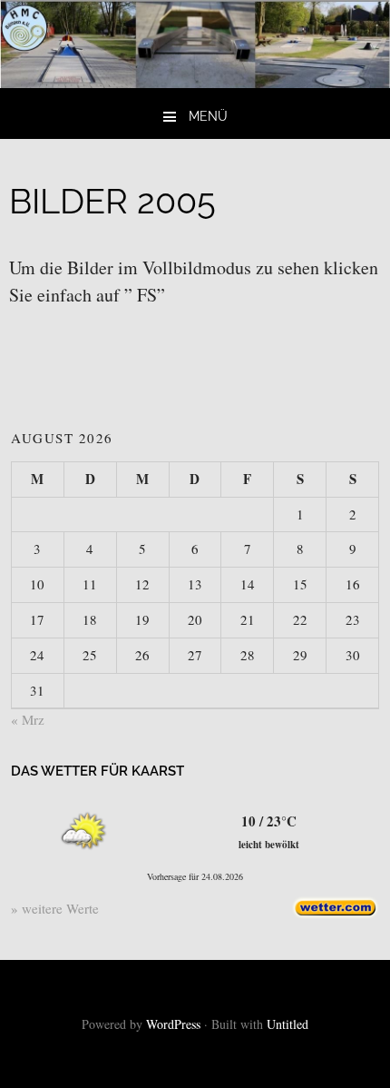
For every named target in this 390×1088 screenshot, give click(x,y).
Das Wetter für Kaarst (97, 771)
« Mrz (27, 719)
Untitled (287, 1024)
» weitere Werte (55, 908)
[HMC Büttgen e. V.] (195, 81)
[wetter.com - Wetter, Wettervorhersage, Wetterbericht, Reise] (335, 914)
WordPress (173, 1024)
